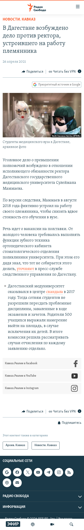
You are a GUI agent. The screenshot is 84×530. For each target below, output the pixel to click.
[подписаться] (17, 482)
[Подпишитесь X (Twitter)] (28, 472)
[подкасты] (32, 524)
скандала (54, 292)
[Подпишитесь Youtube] (38, 472)
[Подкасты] (7, 482)
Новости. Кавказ (19, 20)
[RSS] (69, 472)
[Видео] (52, 524)
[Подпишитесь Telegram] (48, 472)
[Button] (32, 72)
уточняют (25, 269)
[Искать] (71, 524)
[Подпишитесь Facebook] (17, 472)
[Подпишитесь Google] (7, 472)
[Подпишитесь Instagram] (58, 472)
